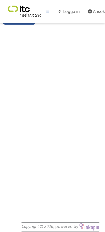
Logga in (71, 11)
